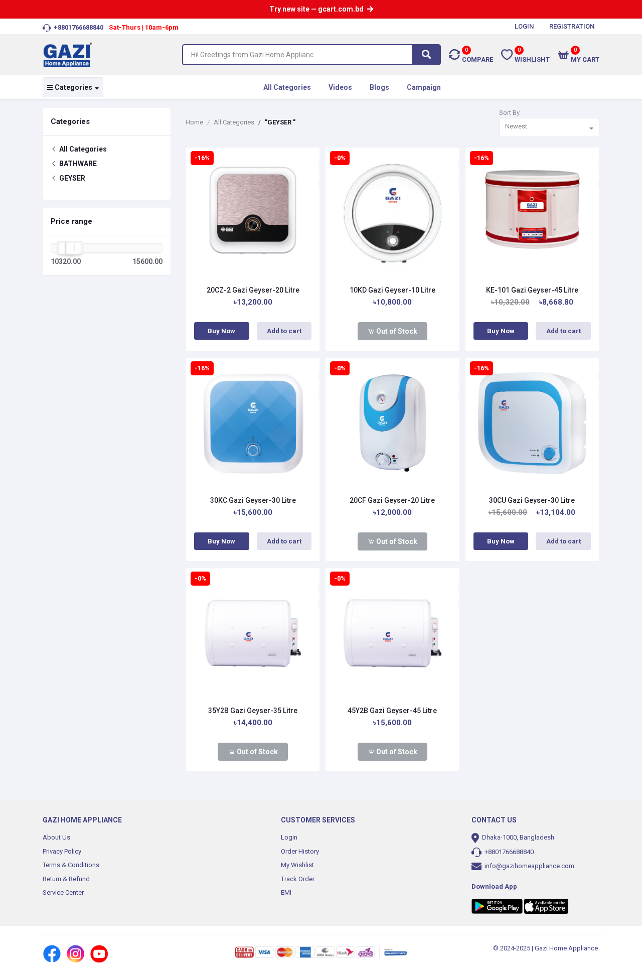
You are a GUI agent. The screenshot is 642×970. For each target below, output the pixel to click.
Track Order (297, 879)
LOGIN (524, 26)
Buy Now (221, 331)
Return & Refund (66, 879)
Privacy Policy (62, 851)
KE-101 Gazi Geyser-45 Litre (532, 290)
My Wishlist (297, 865)
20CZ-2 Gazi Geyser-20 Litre (253, 290)
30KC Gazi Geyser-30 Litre (253, 500)
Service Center (63, 892)
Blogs (379, 87)
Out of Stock (396, 331)
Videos (340, 87)
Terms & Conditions (71, 865)
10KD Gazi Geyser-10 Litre (392, 290)
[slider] (73, 248)
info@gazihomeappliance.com (529, 866)
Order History (300, 851)
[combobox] (549, 127)
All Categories (287, 87)
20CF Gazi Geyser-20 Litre (392, 500)
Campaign (424, 87)
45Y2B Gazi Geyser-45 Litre (392, 711)
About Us (56, 837)
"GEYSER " (280, 122)
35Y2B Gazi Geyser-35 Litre (252, 711)
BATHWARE (77, 164)
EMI (286, 892)
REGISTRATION (571, 26)
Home (194, 122)
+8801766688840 (508, 852)
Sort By (509, 112)
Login (289, 837)
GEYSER (71, 178)
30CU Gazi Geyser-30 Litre (532, 500)
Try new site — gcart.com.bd (317, 9)
